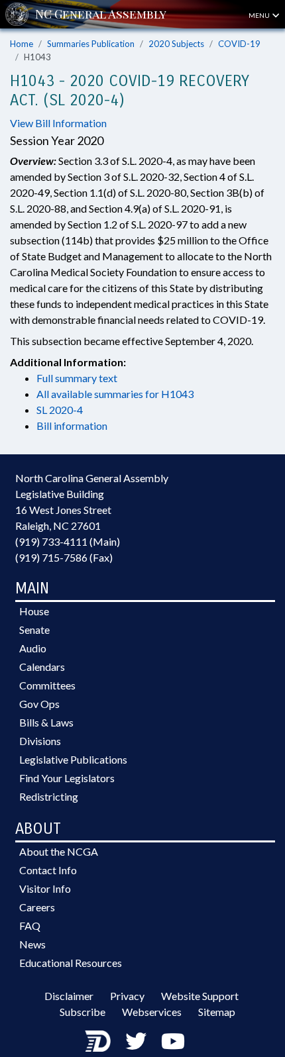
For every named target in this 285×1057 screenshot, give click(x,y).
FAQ (29, 925)
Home (21, 43)
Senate (34, 629)
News (32, 944)
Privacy (127, 995)
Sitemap (216, 1011)
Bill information (71, 425)
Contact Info (48, 870)
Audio (32, 648)
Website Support (200, 995)
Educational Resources (70, 962)
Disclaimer (68, 995)
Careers (37, 907)
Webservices (152, 1011)
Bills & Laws (46, 722)
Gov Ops (39, 703)
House (34, 611)
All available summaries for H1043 (115, 393)
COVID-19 (239, 43)
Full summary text (76, 378)
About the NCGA (58, 851)
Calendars (42, 666)
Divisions (40, 740)
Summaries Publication (91, 43)
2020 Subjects (176, 43)
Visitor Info (45, 888)
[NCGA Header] (100, 14)
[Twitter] (136, 1041)
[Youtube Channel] (173, 1041)
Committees (47, 685)
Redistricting (48, 796)
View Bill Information (58, 123)
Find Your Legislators (67, 778)
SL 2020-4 (59, 409)
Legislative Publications (73, 759)
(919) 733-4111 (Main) (67, 541)
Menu (260, 15)
